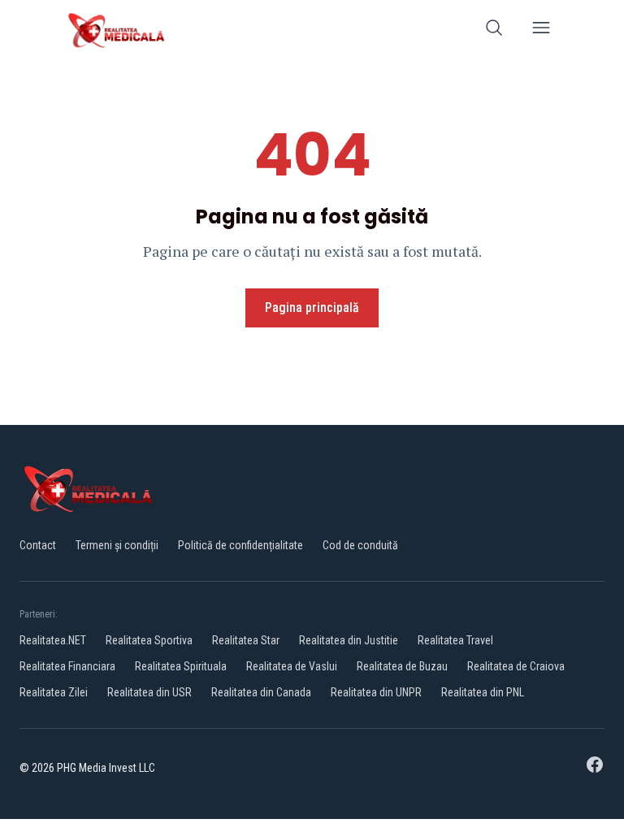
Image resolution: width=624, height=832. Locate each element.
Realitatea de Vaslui (291, 666)
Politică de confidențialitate (240, 545)
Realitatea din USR (149, 692)
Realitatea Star (246, 640)
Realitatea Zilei (54, 692)
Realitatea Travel (455, 640)
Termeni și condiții (117, 545)
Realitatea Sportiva (149, 640)
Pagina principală (312, 307)
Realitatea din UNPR (376, 692)
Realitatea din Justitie (348, 640)
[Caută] (494, 30)
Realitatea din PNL (482, 692)
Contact (38, 545)
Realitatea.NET (53, 640)
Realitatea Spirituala (181, 666)
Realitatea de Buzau (402, 666)
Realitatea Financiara (67, 666)
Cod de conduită (360, 545)
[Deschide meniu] (541, 30)
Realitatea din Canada (261, 692)
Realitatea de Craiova (516, 666)
